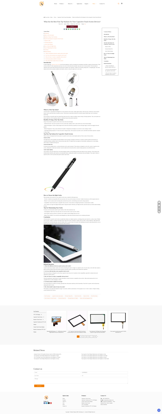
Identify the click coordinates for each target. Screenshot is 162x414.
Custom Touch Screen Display (87, 401)
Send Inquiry (39, 385)
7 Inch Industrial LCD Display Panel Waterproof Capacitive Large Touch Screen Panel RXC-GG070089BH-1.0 (97, 332)
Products (64, 400)
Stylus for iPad (47, 40)
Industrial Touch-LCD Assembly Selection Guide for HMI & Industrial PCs (47, 354)
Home (64, 398)
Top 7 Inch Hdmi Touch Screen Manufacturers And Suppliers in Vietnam (47, 357)
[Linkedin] (46, 403)
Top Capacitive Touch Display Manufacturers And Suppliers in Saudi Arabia (95, 358)
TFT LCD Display (37, 314)
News (64, 404)
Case (63, 403)
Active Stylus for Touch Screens (50, 298)
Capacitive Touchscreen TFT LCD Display (89, 400)
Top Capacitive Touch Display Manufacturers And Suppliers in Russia (94, 357)
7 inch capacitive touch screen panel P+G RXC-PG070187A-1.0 (118, 332)
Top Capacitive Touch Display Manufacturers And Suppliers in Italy (94, 354)
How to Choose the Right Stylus (50, 46)
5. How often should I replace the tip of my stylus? (54, 60)
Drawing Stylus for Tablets (73, 298)
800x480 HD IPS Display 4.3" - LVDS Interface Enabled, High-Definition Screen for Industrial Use (56, 332)
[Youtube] (51, 403)
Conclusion (46, 49)
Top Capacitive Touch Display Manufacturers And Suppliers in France (46, 358)
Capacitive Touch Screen (38, 317)
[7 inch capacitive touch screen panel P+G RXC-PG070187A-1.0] (118, 320)
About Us (64, 401)
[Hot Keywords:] (118, 3)
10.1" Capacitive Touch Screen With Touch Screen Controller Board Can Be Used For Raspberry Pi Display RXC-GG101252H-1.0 (77, 332)
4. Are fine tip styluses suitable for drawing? (53, 58)
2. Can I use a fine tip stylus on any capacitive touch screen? (56, 55)
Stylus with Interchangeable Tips (86, 298)
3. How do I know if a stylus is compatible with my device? (55, 57)
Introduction (46, 33)
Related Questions (47, 51)
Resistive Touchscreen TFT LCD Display (89, 406)
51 (95, 336)
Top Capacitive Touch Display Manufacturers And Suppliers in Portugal (94, 355)
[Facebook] (44, 403)
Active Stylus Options (49, 44)
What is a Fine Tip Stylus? (49, 35)
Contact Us (65, 406)
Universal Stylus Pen (48, 42)
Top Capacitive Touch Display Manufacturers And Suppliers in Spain (46, 355)
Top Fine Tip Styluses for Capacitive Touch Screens (53, 38)
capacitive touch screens (56, 64)
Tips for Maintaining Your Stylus (50, 47)
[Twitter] (49, 403)
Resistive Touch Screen (38, 319)
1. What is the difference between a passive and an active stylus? (56, 53)
